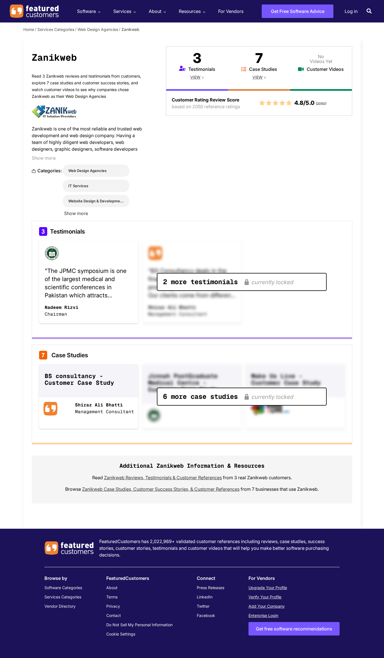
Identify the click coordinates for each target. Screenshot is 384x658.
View (195, 77)
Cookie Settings (120, 634)
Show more (44, 158)
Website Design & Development (96, 201)
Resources (190, 11)
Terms (112, 596)
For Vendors (230, 11)
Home (28, 29)
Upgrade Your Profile (268, 587)
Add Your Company (267, 606)
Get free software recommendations (294, 629)
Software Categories (63, 587)
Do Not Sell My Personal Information (139, 624)
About (155, 11)
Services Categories (55, 29)
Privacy (113, 606)
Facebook (206, 615)
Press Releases (210, 587)
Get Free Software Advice (297, 11)
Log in (351, 11)
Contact (113, 615)
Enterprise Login (263, 615)
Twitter (203, 606)
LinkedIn (205, 596)
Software (86, 11)
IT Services (78, 186)
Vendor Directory (60, 606)
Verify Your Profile (265, 596)
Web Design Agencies (98, 29)
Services (122, 11)
